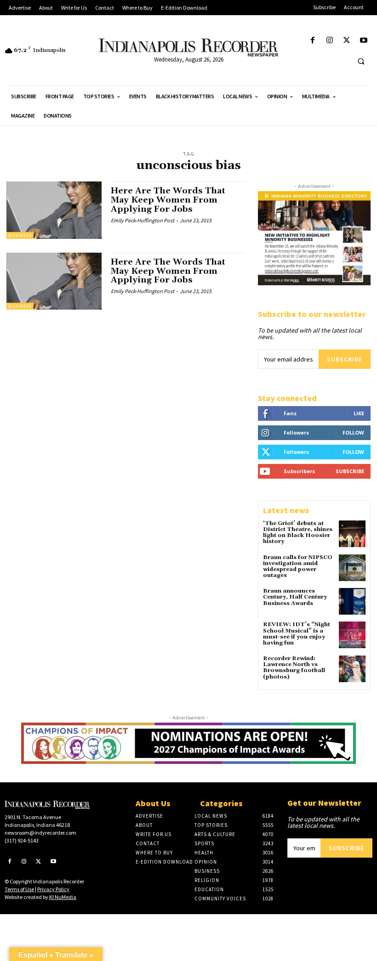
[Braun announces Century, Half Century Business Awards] (352, 601)
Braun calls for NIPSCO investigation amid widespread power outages (297, 566)
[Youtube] (364, 40)
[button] (360, 61)
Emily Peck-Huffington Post (142, 220)
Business (20, 235)
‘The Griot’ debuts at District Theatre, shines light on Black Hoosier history (297, 532)
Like (359, 413)
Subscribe (344, 359)
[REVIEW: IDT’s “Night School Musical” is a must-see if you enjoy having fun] (352, 635)
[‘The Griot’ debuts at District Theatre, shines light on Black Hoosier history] (352, 533)
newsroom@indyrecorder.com (40, 832)
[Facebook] (312, 40)
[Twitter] (347, 40)
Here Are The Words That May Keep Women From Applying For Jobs (168, 200)
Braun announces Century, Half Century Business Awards (295, 597)
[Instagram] (329, 40)
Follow (353, 432)
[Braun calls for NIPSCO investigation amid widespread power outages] (352, 567)
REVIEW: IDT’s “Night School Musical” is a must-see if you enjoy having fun (296, 633)
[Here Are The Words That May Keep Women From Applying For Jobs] (54, 209)
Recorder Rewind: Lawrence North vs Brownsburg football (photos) (294, 667)
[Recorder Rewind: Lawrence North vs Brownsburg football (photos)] (352, 669)
